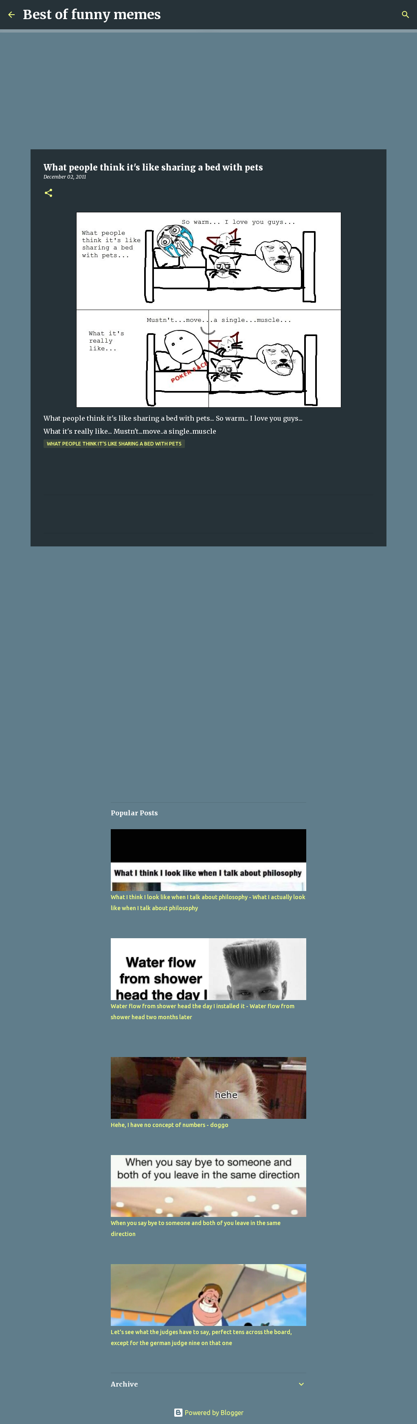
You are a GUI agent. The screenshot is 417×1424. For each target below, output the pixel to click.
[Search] (405, 14)
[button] (48, 193)
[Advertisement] (208, 89)
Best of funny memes (92, 15)
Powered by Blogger (213, 1412)
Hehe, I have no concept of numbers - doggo (169, 1125)
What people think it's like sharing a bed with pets (114, 443)
